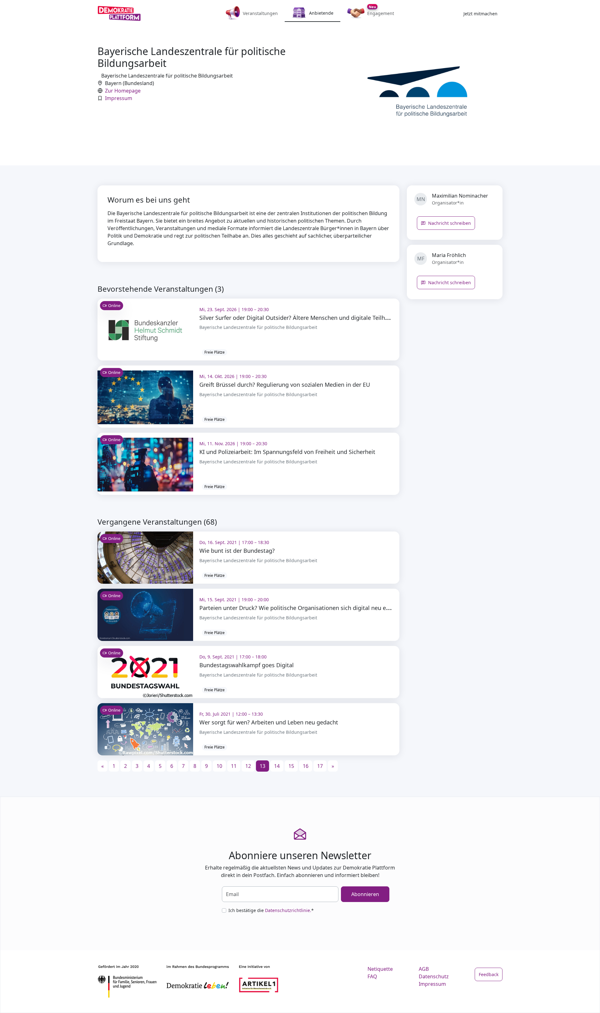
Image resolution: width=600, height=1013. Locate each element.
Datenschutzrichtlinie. (288, 910)
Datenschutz (434, 976)
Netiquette (380, 968)
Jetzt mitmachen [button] (480, 14)
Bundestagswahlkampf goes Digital (246, 665)
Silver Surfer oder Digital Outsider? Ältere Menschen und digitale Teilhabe (297, 317)
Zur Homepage (123, 90)
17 (320, 766)
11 (234, 766)
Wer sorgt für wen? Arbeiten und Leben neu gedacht (268, 722)
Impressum (118, 98)
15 (291, 766)
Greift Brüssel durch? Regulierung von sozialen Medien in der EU (284, 384)
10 (219, 766)
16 (305, 766)
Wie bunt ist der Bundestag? (237, 550)
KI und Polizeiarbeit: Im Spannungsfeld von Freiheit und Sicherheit (287, 452)
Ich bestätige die (271, 910)
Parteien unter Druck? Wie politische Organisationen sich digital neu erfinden (302, 608)
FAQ (372, 976)
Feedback (488, 974)
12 (248, 766)
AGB (424, 968)
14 (277, 766)
